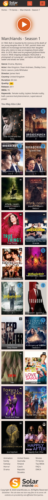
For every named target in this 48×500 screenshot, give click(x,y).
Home (4, 10)
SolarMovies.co (23, 490)
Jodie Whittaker (21, 70)
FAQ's (38, 466)
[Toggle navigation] (42, 3)
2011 (12, 86)
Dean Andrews (26, 67)
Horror (6, 466)
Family (6, 461)
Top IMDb (40, 463)
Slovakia (21, 472)
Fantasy (6, 463)
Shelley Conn (40, 67)
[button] (24, 24)
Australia (21, 461)
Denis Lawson (7, 70)
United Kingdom (17, 76)
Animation (8, 458)
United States (23, 458)
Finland (20, 463)
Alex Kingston (13, 67)
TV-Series (13, 10)
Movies (39, 458)
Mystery (18, 64)
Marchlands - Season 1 (30, 10)
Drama (11, 64)
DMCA (38, 469)
